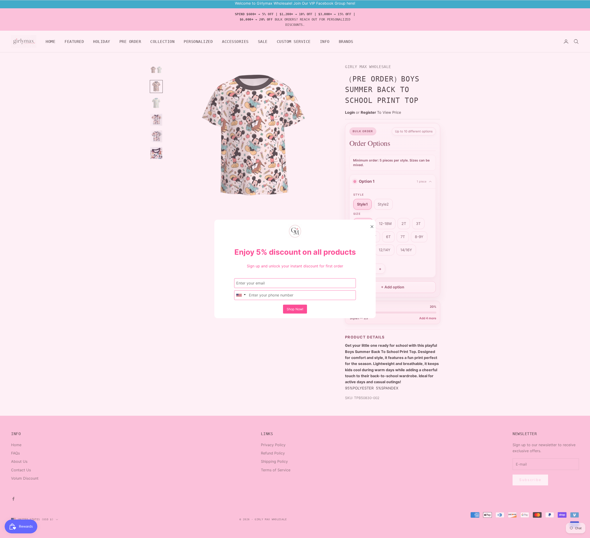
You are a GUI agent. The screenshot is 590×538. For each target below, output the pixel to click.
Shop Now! (295, 309)
